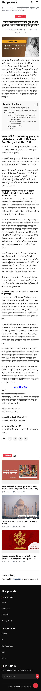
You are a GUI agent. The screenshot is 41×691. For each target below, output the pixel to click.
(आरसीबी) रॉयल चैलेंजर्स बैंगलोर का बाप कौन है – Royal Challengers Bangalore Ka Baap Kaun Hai (19, 557)
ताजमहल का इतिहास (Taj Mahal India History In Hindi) (19, 522)
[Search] (32, 2)
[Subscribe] (37, 676)
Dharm (4, 652)
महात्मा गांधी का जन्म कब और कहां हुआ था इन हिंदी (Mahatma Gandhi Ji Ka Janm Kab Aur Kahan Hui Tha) (23, 117)
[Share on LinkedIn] (20, 439)
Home (4, 8)
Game (4, 640)
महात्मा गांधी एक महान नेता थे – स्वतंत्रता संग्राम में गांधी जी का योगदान (23, 123)
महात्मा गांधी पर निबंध (17, 126)
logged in (17, 579)
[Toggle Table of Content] (34, 104)
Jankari (11, 8)
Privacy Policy (7, 621)
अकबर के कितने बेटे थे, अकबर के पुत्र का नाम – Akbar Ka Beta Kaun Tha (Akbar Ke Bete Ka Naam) (20, 487)
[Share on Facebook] (15, 439)
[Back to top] (35, 685)
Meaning (5, 658)
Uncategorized (7, 646)
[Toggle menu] (37, 2)
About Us (5, 615)
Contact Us (6, 608)
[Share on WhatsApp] (26, 439)
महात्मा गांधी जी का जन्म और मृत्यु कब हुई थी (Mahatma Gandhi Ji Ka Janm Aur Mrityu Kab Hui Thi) (20, 110)
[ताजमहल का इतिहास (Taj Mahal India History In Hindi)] (20, 507)
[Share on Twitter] (10, 439)
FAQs (13, 128)
